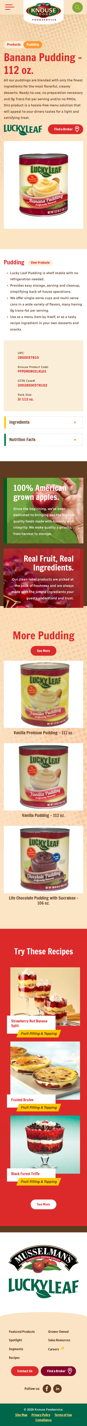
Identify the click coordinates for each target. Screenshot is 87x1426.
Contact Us (24, 1371)
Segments (16, 1349)
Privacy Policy (40, 1415)
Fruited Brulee (22, 1100)
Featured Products (22, 1332)
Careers (53, 1349)
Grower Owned (58, 1332)
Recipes (14, 1358)
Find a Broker (63, 129)
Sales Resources (59, 1340)
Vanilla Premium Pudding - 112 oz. (43, 733)
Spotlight (15, 1340)
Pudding (33, 44)
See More (43, 651)
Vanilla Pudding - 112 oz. (43, 816)
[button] (9, 7)
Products (13, 44)
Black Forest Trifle (25, 1174)
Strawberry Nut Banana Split (29, 1023)
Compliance (43, 1420)
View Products (40, 262)
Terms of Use (63, 1415)
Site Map (21, 1415)
